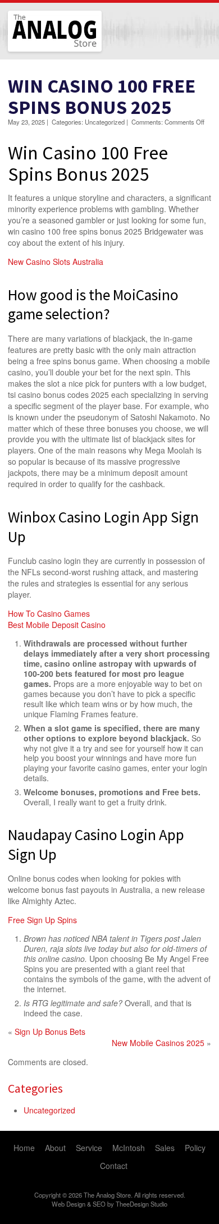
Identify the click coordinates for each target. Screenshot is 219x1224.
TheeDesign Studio (141, 1203)
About (55, 1147)
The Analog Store (42, 50)
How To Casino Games (49, 613)
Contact (113, 1165)
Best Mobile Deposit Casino (57, 624)
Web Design (68, 1203)
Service (89, 1147)
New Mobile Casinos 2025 (158, 1042)
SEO (99, 1203)
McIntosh (128, 1147)
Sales (165, 1147)
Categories (35, 1088)
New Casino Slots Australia (55, 261)
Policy (195, 1147)
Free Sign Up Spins (42, 919)
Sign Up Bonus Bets (50, 1031)
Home (24, 1147)
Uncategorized (49, 1110)
